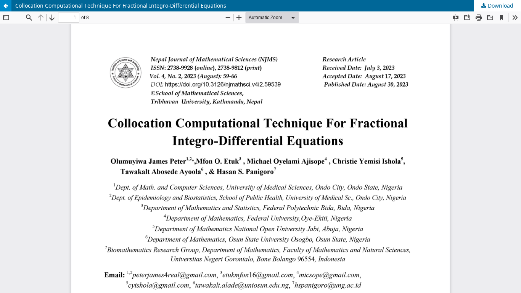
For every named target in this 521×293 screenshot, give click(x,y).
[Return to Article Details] (5, 5)
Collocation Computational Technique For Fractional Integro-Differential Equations (120, 5)
